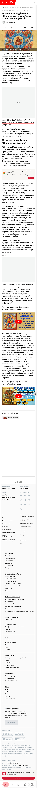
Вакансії (22, 532)
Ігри (21, 543)
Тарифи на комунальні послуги (14, 627)
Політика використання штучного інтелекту (8, 540)
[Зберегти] (32, 27)
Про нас (4, 515)
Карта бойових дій (10, 579)
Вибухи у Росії (9, 588)
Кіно (6, 637)
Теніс (6, 694)
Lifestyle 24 (5, 7)
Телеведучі (5, 526)
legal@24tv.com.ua (23, 765)
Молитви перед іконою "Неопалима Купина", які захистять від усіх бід (25, 7)
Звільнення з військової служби (14, 599)
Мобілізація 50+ (9, 601)
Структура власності (25, 535)
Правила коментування (26, 523)
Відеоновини (9, 563)
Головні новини (10, 556)
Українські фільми (10, 642)
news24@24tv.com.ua (8, 488)
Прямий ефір (9, 561)
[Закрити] (33, 772)
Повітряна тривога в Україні (13, 583)
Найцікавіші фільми (11, 640)
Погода (7, 568)
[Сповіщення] (35, 2)
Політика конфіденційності (7, 536)
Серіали (7, 649)
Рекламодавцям (6, 529)
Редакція (4, 518)
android (7, 734)
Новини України (10, 558)
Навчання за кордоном (12, 667)
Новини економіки (11, 617)
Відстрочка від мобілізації (13, 609)
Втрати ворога (9, 591)
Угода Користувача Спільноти (25, 520)
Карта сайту (23, 540)
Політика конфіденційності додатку (27, 515)
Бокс (6, 689)
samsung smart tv (20, 738)
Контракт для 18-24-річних (13, 606)
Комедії (7, 647)
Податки (7, 629)
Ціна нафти (8, 619)
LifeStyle (12, 7)
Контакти (22, 529)
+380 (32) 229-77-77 (12, 764)
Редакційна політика (8, 521)
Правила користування (8, 532)
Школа (7, 660)
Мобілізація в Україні (12, 597)
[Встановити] (18, 775)
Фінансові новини (10, 624)
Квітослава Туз (10, 22)
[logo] (12, 2)
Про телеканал (6, 523)
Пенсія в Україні (10, 631)
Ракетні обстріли (10, 576)
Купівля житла (9, 678)
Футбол (7, 691)
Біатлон (7, 696)
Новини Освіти (10, 655)
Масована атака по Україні (13, 586)
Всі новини (9, 553)
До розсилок (11, 722)
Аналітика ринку (10, 676)
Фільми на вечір (10, 645)
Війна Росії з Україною (13, 574)
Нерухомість (9, 673)
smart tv (7, 738)
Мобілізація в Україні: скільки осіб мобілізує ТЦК (19, 611)
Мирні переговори (10, 581)
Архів (21, 538)
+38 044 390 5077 (25, 488)
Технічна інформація (25, 526)
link (21, 495)
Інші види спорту (10, 699)
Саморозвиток (9, 665)
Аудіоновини (9, 565)
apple (20, 734)
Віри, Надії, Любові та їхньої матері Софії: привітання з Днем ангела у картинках (18, 122)
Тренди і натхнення (11, 681)
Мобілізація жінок (10, 604)
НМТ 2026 (8, 663)
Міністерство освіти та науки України (16, 658)
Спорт (7, 687)
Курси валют (9, 622)
